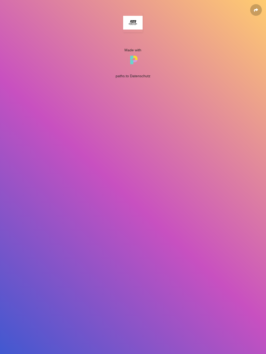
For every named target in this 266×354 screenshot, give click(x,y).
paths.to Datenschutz (133, 76)
